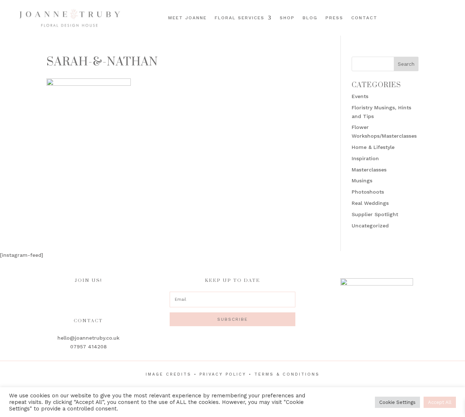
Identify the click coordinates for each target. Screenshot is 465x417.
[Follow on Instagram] (436, 17)
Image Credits (168, 374)
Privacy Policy (222, 374)
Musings (362, 180)
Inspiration (365, 158)
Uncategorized (370, 225)
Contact (364, 17)
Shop (287, 17)
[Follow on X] (457, 17)
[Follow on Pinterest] (446, 17)
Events (360, 96)
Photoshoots (368, 192)
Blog (310, 17)
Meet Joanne (187, 17)
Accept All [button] (440, 402)
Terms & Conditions (287, 374)
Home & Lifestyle (373, 147)
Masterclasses (369, 170)
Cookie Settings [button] (397, 402)
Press (334, 17)
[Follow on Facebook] (426, 17)
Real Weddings (370, 203)
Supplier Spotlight (375, 214)
